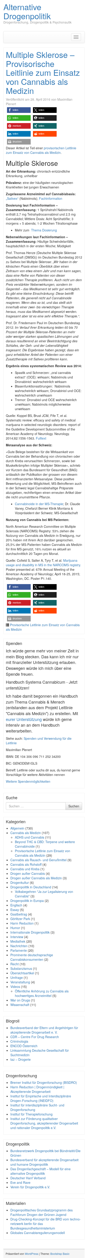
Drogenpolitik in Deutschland (30, 887)
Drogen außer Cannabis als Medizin (36, 878)
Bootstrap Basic (59, 1254)
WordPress (31, 1254)
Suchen (73, 806)
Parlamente (18, 950)
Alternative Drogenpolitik (27, 11)
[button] (19, 110)
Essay (14, 909)
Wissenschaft (19, 1004)
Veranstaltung (20, 982)
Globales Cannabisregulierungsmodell (37, 1232)
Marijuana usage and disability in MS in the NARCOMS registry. (43, 562)
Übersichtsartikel (22, 973)
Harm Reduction (22, 923)
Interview (16, 937)
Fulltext (41, 438)
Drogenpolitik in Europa (27, 900)
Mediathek (17, 941)
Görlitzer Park (20, 918)
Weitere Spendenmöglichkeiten (28, 781)
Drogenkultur (19, 882)
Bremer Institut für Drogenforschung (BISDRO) (43, 1082)
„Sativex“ (12, 198)
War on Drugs (20, 1000)
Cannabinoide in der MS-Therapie (39, 504)
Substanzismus (21, 968)
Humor (15, 927)
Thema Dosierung (44, 230)
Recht (14, 964)
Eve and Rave (20, 1182)
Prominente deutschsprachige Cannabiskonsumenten (31, 957)
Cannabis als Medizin (25, 832)
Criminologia (19, 1041)
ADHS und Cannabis (29, 837)
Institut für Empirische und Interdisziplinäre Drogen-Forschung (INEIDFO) (40, 1098)
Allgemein (17, 828)
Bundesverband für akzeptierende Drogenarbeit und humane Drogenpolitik (44, 1162)
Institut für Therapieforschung (31, 1114)
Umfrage (16, 977)
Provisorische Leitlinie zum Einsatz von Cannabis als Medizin (42, 853)
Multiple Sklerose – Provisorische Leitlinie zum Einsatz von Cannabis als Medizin (43, 72)
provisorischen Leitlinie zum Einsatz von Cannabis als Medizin (41, 150)
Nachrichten (19, 946)
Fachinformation (50, 198)
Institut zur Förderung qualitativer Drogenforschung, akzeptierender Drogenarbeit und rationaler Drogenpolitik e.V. (44, 1123)
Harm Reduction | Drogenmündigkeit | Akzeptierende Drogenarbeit (37, 1089)
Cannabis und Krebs (24, 869)
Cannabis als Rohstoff (26, 864)
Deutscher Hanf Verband (28, 1178)
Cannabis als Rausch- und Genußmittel (38, 860)
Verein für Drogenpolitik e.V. (30, 1187)
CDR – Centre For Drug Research (34, 1036)
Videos (15, 986)
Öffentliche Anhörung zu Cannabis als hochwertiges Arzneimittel (42, 993)
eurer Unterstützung (24, 719)
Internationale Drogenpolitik (30, 932)
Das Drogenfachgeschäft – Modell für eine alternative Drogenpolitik (40, 1171)
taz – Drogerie (20, 1059)
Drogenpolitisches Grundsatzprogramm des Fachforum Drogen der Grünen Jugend (41, 1212)
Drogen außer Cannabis (27, 873)
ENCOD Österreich (23, 1046)
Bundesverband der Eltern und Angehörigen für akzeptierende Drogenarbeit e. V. (44, 1029)
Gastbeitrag (18, 914)
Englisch (16, 905)
